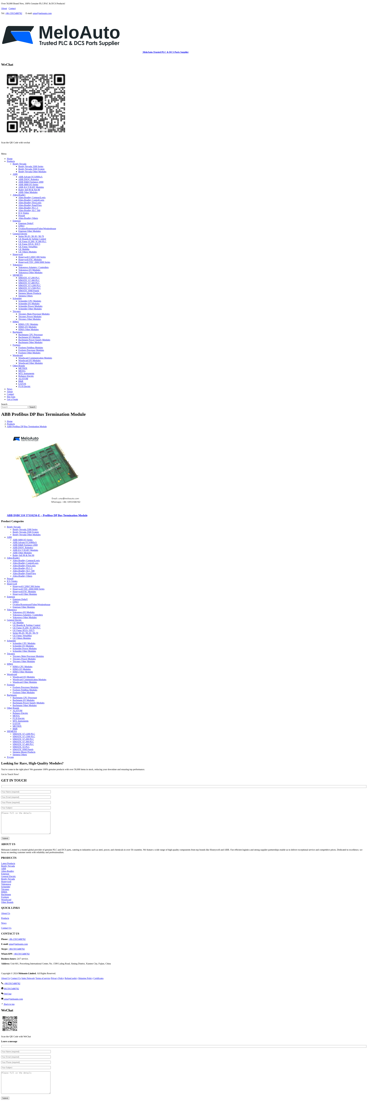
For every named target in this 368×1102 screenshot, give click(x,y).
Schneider (11, 640)
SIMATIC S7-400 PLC (23, 744)
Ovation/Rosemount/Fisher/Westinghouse (31, 604)
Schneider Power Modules (25, 648)
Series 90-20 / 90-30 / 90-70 (25, 633)
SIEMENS (12, 731)
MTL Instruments (20, 721)
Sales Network (28, 978)
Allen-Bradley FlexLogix (24, 565)
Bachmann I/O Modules (23, 700)
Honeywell (12, 584)
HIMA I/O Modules (22, 669)
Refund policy (71, 978)
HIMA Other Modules (23, 672)
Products (5, 918)
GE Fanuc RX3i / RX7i (23, 630)
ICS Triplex (12, 581)
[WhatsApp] (3, 58)
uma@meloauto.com (42, 13)
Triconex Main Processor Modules (28, 656)
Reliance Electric (20, 713)
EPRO (16, 602)
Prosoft (10, 578)
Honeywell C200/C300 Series (26, 586)
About (4, 8)
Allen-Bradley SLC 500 (23, 571)
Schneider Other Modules (24, 651)
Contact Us (6, 928)
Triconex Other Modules (24, 661)
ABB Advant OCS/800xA (25, 542)
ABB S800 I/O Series (22, 540)
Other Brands (13, 708)
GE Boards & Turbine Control (26, 625)
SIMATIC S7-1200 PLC (24, 734)
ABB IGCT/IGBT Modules (25, 550)
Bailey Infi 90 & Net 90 (23, 555)
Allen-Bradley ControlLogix (26, 563)
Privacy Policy (57, 978)
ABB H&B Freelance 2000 (25, 545)
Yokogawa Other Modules (25, 617)
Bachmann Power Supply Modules (28, 703)
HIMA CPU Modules (22, 666)
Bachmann (12, 695)
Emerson (11, 596)
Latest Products (8, 863)
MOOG (16, 716)
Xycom (10, 757)
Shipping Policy (85, 978)
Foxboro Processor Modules (25, 687)
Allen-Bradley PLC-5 (22, 568)
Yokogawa (12, 609)
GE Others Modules (22, 638)
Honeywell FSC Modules (24, 591)
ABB (9, 537)
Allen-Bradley (13, 558)
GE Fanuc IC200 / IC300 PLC (27, 628)
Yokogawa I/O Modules (23, 612)
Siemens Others (20, 754)
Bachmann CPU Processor (25, 697)
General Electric (14, 620)
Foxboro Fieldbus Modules (25, 690)
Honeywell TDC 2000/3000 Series (28, 589)
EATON (16, 723)
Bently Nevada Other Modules (27, 534)
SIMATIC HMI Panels (23, 749)
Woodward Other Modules (25, 682)
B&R (15, 728)
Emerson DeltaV (20, 599)
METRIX (17, 726)
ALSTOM (17, 710)
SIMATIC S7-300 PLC (23, 741)
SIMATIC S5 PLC (21, 747)
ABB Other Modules (22, 553)
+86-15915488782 (13, 13)
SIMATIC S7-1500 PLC (24, 736)
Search (32, 407)
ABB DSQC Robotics (23, 547)
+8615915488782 (16, 949)
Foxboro (11, 684)
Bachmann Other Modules (25, 705)
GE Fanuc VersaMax (22, 635)
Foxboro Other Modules (24, 692)
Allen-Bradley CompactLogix (26, 560)
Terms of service (42, 978)
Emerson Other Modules (24, 607)
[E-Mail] (6, 149)
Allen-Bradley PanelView (24, 573)
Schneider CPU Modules (24, 643)
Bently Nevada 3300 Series (25, 529)
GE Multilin (18, 622)
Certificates (98, 978)
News (3, 923)
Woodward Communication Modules (29, 679)
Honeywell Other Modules (25, 594)
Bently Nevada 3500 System (26, 532)
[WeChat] (3, 149)
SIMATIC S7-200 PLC (23, 739)
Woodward (12, 674)
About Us (5, 913)
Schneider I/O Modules (23, 646)
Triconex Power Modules (24, 659)
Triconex (11, 653)
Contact (12, 8)
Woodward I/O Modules (24, 677)
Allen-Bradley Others (22, 576)
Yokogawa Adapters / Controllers (28, 615)
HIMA (10, 664)
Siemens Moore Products (24, 752)
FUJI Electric (19, 718)
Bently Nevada (14, 527)
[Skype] (6, 58)
